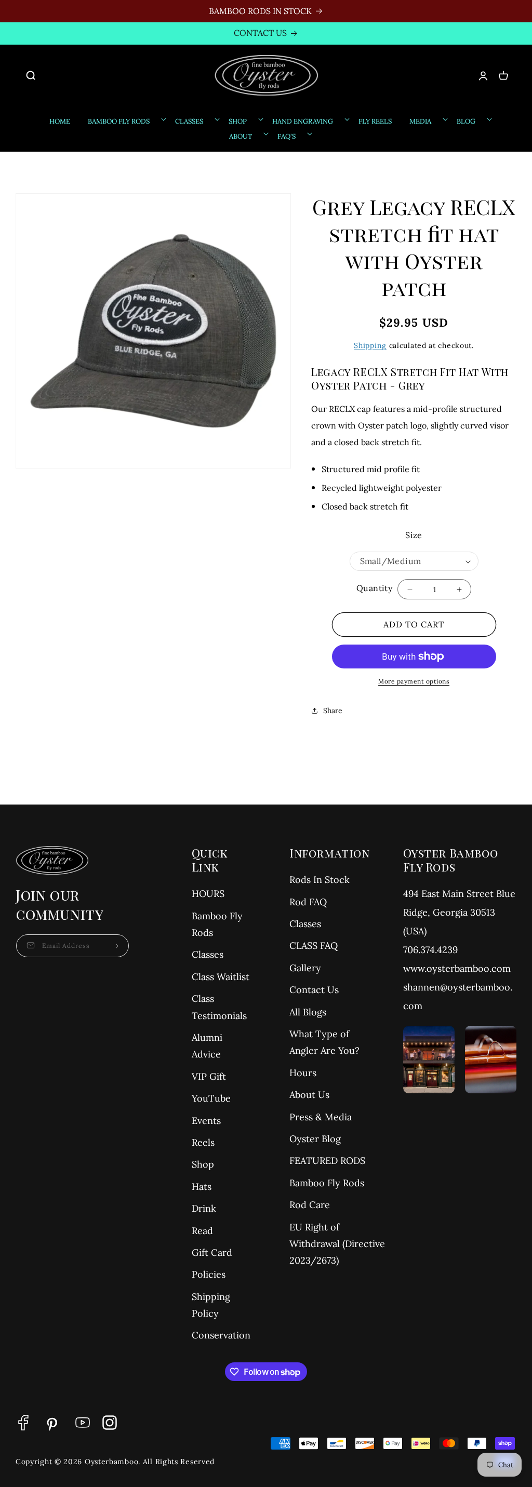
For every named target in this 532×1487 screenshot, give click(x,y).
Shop (203, 1164)
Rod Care (309, 1205)
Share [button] (332, 710)
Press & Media (320, 1117)
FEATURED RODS (327, 1161)
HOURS (208, 894)
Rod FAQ (308, 902)
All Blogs (307, 1012)
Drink (204, 1208)
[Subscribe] (117, 946)
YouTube (211, 1098)
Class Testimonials (219, 1007)
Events (206, 1121)
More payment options (413, 681)
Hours (302, 1073)
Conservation (221, 1335)
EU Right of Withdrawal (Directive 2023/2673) (337, 1244)
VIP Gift (209, 1076)
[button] (36, 75)
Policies (208, 1274)
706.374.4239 (430, 950)
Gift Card (212, 1252)
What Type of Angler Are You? (324, 1042)
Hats (201, 1187)
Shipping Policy (211, 1305)
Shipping (370, 345)
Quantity (374, 588)
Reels (203, 1142)
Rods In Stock (319, 880)
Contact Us (314, 990)
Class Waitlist (220, 977)
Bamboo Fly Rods (217, 924)
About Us (309, 1095)
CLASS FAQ (313, 946)
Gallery (305, 968)
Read (202, 1231)
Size (413, 535)
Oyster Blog (315, 1139)
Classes (207, 954)
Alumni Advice (207, 1045)
